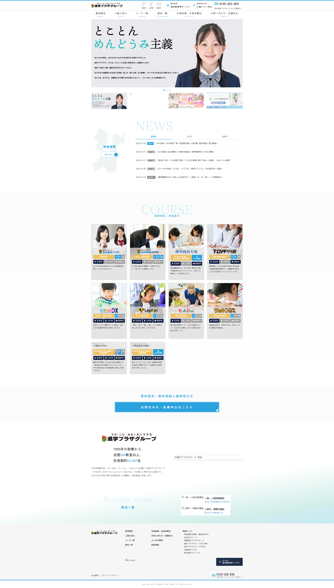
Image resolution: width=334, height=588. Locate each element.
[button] (163, 90)
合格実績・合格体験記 (189, 14)
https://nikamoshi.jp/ (214, 510)
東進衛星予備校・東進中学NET (196, 534)
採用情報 (155, 545)
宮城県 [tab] (153, 137)
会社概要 (95, 575)
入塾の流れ (121, 14)
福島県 (158, 8)
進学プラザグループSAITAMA (196, 544)
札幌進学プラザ (190, 550)
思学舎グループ (190, 537)
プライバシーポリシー (110, 575)
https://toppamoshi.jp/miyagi (217, 499)
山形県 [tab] (189, 137)
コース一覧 (142, 14)
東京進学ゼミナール (192, 553)
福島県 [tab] (225, 137)
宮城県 (144, 8)
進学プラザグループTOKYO (194, 547)
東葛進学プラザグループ (194, 540)
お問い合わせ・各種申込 (224, 14)
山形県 (151, 8)
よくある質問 (157, 540)
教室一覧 (162, 14)
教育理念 (101, 14)
